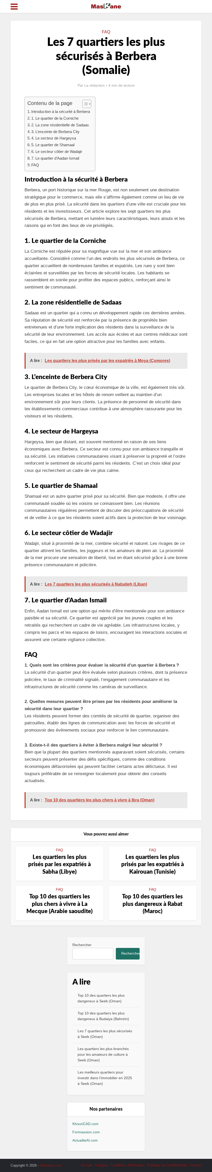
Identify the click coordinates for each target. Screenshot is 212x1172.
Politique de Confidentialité (167, 1165)
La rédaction (94, 85)
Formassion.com (86, 1132)
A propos (101, 1165)
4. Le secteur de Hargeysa (53, 138)
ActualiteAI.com (85, 1140)
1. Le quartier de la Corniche (55, 118)
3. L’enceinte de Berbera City (55, 131)
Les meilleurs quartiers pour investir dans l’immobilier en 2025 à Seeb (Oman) (105, 1078)
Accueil (86, 1165)
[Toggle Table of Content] (84, 104)
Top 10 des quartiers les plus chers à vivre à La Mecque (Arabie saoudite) (59, 904)
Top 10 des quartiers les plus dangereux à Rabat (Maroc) (152, 904)
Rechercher (82, 945)
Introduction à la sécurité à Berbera (60, 111)
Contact (195, 1165)
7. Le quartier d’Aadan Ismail (55, 158)
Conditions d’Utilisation (128, 1165)
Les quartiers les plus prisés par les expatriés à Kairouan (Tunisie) (152, 864)
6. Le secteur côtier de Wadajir (56, 151)
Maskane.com (50, 1165)
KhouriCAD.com (85, 1124)
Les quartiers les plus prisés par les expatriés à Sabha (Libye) (59, 864)
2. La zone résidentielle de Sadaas (60, 125)
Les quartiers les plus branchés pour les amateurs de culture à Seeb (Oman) (103, 1054)
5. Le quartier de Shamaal (52, 145)
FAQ (106, 32)
